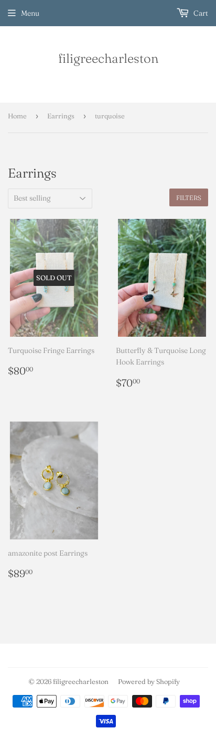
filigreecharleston (108, 58)
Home (17, 116)
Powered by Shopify (149, 681)
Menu (30, 13)
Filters (188, 198)
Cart (200, 13)
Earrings (60, 116)
